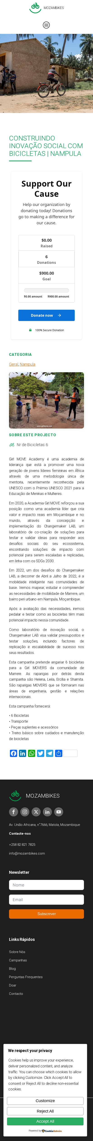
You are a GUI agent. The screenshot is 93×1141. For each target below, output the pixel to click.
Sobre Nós (17, 952)
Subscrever (46, 914)
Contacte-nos (20, 834)
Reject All (45, 1111)
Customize (45, 1101)
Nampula (27, 364)
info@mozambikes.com (27, 853)
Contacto (16, 994)
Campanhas (18, 960)
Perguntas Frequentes (26, 977)
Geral (13, 364)
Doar (12, 985)
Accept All (45, 1121)
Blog (12, 969)
